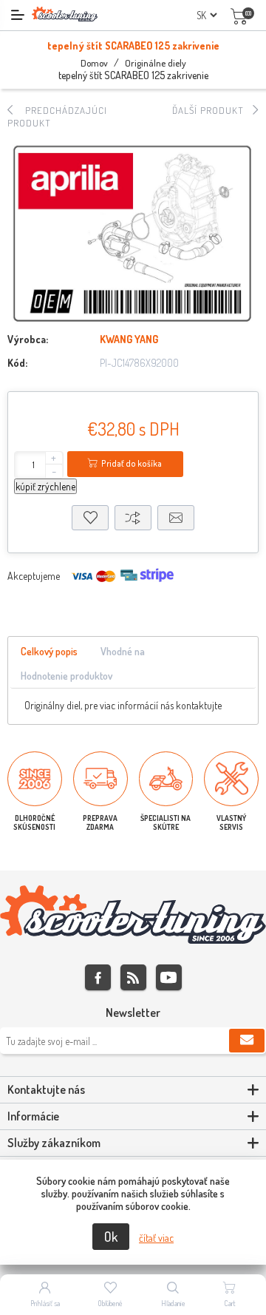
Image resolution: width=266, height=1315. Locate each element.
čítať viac (156, 1237)
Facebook (98, 977)
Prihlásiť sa (45, 1303)
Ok (110, 1236)
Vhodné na (122, 651)
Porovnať (133, 517)
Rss (133, 977)
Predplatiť (247, 1040)
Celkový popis (49, 651)
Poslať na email (175, 517)
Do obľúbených (90, 517)
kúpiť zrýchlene (45, 486)
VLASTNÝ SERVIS (231, 822)
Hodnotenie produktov (66, 675)
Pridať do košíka (131, 463)
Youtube (169, 977)
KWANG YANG (129, 339)
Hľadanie (173, 1303)
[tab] (49, 652)
